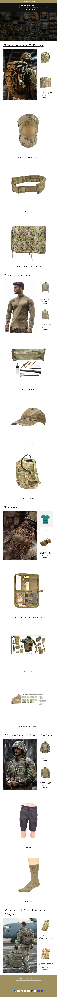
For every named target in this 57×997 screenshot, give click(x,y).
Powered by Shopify (34, 993)
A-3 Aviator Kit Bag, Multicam (45, 93)
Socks (28, 901)
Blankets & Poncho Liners (28, 266)
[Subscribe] (39, 982)
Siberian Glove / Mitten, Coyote (45, 553)
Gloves (10, 507)
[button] (2, 7)
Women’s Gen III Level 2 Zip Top (45, 325)
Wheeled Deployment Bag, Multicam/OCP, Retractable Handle (45, 937)
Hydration (28, 498)
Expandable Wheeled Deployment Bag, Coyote (45, 964)
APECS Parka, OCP (45, 756)
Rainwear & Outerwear (28, 735)
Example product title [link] (45, 530)
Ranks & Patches (27, 726)
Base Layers (16, 275)
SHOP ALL (28, 33)
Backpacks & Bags (23, 45)
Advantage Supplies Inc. (26, 993)
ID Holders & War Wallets (27, 617)
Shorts (27, 847)
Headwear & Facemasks (28, 444)
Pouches (27, 671)
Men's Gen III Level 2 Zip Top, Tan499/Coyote (45, 298)
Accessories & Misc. (28, 157)
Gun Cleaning (28, 389)
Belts (27, 212)
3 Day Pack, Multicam (45, 67)
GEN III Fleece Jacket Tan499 (45, 783)
